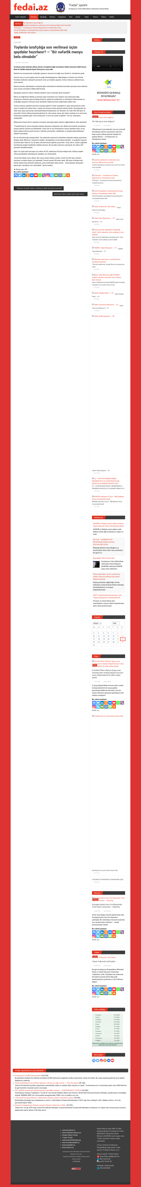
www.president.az (68, 1137)
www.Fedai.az (107, 125)
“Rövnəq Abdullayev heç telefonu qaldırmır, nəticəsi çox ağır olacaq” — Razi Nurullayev (47, 1090)
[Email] (56, 175)
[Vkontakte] (32, 175)
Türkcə (103, 17)
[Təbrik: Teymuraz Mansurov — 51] (105, 304)
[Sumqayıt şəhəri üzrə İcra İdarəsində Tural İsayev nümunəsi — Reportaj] (108, 906)
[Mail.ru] (60, 175)
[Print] (68, 175)
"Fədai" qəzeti (78, 5)
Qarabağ (43, 17)
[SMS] (64, 175)
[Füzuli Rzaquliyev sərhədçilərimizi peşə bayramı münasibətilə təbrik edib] (108, 192)
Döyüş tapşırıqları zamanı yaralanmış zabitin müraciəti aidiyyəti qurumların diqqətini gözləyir (106, 542)
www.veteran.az (68, 1155)
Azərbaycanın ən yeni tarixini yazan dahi (105, 878)
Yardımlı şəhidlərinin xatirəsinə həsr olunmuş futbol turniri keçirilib (47, 25)
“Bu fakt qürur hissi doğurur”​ (33, 23)
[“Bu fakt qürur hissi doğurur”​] (103, 117)
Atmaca (95, 907)
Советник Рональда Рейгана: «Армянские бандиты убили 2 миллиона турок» (44, 1105)
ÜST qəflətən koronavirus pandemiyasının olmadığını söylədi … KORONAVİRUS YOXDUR (48, 1098)
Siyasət (95, 116)
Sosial (77, 17)
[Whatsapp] (40, 175)
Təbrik (111, 17)
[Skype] (52, 175)
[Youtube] (36, 175)
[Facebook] (16, 175)
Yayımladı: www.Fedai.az (22, 62)
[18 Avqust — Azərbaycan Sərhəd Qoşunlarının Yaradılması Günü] (108, 176)
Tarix (70, 17)
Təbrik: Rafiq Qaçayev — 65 (100, 470)
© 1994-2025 (76, 1169)
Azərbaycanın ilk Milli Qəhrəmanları (28, 1083)
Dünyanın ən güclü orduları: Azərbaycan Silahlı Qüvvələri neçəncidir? (39, 188)
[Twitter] (20, 175)
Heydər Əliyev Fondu (70, 1142)
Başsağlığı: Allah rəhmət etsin (104, 523)
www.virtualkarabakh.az (71, 1150)
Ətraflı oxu (96, 154)
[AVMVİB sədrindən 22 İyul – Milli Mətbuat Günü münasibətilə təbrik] (108, 498)
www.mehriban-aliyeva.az (71, 1140)
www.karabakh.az (68, 1152)
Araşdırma (62, 17)
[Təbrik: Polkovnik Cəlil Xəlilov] (104, 206)
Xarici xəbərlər (20, 17)
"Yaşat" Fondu (67, 1145)
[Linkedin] (24, 175)
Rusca (95, 17)
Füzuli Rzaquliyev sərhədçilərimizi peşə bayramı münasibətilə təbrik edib (40, 30)
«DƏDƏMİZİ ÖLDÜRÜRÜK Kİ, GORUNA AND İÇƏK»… (108, 887)
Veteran (52, 17)
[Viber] (44, 175)
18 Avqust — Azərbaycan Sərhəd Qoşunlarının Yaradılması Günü (37, 28)
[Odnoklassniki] (28, 175)
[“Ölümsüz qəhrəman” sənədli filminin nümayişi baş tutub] (108, 260)
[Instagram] (48, 175)
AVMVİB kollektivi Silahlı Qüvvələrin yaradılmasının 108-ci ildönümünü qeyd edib (107, 579)
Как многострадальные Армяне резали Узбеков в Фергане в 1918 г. (40, 1112)
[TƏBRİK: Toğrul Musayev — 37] (104, 248)
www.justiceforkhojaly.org (71, 1147)
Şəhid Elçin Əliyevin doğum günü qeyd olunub (69, 194)
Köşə (87, 17)
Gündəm (34, 17)
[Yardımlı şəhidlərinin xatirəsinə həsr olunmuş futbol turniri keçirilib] (108, 161)
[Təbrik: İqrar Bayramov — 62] (103, 218)
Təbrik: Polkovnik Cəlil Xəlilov (25, 33)
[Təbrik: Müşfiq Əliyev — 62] (102, 293)
